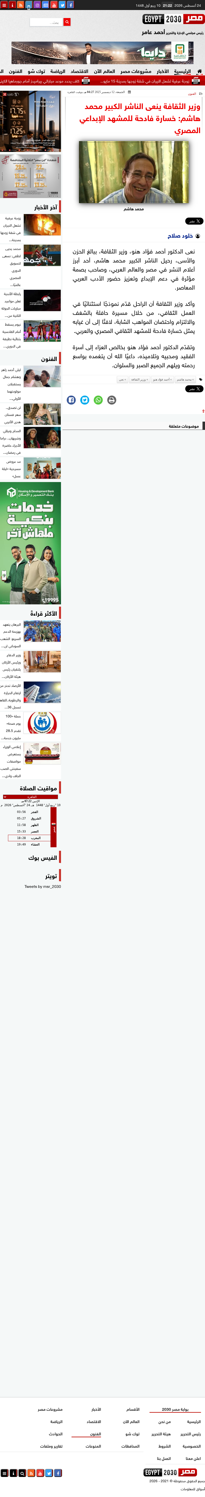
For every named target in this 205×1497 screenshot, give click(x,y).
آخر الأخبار (45, 206)
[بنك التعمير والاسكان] (30, 543)
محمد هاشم (184, 379)
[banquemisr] (30, 176)
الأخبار (163, 70)
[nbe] (103, 52)
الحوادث (55, 1433)
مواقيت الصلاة (38, 787)
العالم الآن (104, 70)
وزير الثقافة (138, 379)
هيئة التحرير (161, 1433)
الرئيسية (182, 70)
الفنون (15, 70)
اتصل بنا (164, 1457)
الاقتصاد (79, 70)
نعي (121, 379)
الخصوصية (192, 1445)
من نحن (164, 1421)
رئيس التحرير (191, 1433)
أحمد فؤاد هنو (161, 379)
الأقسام (133, 1408)
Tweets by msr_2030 (42, 885)
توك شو (36, 70)
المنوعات (93, 1445)
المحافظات (131, 1445)
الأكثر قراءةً (43, 612)
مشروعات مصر (135, 70)
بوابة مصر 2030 (175, 1408)
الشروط (164, 1445)
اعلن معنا (193, 1457)
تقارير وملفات (51, 1445)
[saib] (30, 121)
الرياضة (57, 70)
